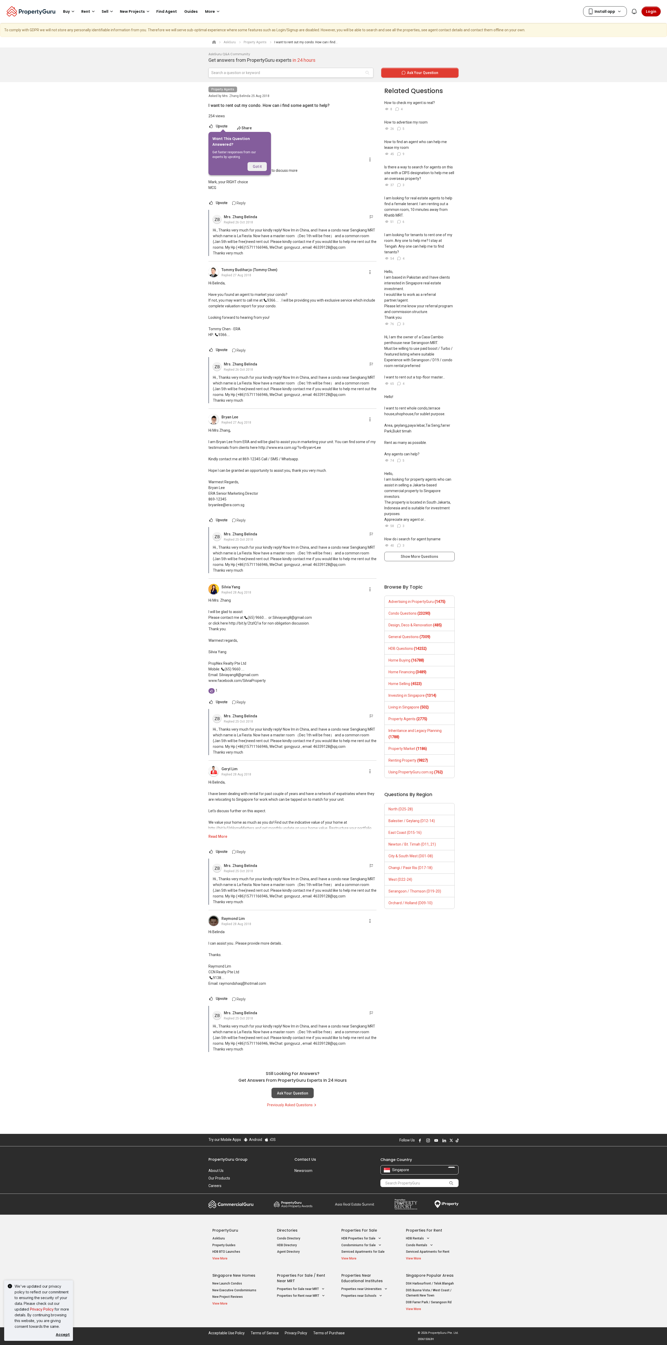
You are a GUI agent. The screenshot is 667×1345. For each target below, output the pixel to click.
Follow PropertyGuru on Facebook (419, 1140)
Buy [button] (66, 11)
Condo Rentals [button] (417, 1245)
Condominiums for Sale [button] (358, 1245)
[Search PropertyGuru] (451, 1183)
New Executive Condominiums (234, 1290)
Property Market (407, 749)
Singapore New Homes (233, 1275)
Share (247, 128)
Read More (217, 836)
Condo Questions (409, 613)
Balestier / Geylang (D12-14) (411, 821)
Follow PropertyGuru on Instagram (427, 1140)
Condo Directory (288, 1238)
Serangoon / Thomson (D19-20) (414, 891)
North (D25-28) (400, 809)
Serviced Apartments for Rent (427, 1252)
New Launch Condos (227, 1283)
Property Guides (224, 1245)
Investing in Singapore (412, 695)
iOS (272, 1140)
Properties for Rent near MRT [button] (298, 1296)
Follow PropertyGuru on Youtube (435, 1140)
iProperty (447, 1204)
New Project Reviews (227, 1297)
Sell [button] (105, 11)
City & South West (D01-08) (410, 856)
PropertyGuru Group (228, 1159)
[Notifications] (634, 11)
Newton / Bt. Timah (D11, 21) (412, 844)
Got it (257, 166)
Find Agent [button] (166, 11)
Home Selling (405, 684)
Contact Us (305, 1159)
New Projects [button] (132, 11)
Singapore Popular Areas (430, 1275)
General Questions (409, 637)
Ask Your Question (292, 1093)
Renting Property (408, 760)
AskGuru (218, 1238)
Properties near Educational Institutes (362, 1278)
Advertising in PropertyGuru (417, 602)
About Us (216, 1171)
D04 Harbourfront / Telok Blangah (430, 1283)
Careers (214, 1186)
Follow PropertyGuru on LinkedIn (443, 1140)
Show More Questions (419, 556)
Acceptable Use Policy (226, 1333)
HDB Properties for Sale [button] (358, 1238)
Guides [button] (191, 11)
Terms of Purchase (329, 1333)
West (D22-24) (400, 879)
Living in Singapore (408, 707)
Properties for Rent (424, 1230)
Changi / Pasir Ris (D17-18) (410, 868)
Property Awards (293, 1204)
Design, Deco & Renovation (415, 625)
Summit (354, 1204)
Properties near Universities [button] (361, 1289)
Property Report (405, 1204)
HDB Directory (287, 1245)
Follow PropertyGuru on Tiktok (456, 1140)
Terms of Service (265, 1333)
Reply (241, 203)
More (210, 11)
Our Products (219, 1178)
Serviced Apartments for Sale (363, 1252)
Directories (287, 1230)
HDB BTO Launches (226, 1252)
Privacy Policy (42, 1309)
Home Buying (406, 660)
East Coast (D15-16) (405, 832)
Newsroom (303, 1171)
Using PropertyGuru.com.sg (415, 772)
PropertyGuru (225, 1230)
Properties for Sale (359, 1230)
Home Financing (407, 672)
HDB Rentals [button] (415, 1238)
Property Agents (222, 89)
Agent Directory (288, 1252)
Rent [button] (85, 11)
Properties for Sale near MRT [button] (298, 1289)
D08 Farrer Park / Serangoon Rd (429, 1302)
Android (255, 1140)
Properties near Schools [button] (359, 1296)
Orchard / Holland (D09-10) (410, 903)
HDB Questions (407, 648)
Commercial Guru (231, 1204)
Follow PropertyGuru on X (450, 1140)
